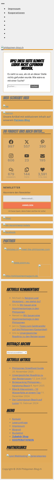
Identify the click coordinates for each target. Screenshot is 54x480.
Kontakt (16, 419)
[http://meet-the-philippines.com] (34, 249)
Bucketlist (17, 433)
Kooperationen (16, 12)
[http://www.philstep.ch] (11, 249)
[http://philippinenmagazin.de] (27, 275)
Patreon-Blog (22, 120)
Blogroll (16, 429)
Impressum (14, 8)
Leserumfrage (20, 422)
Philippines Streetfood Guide (28, 368)
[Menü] (2, 3)
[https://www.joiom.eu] (27, 262)
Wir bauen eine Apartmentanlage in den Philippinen (25, 308)
